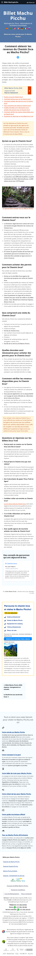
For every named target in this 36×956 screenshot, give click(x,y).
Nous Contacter (26, 894)
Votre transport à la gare (11, 755)
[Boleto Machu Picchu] (7, 29)
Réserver (32, 2)
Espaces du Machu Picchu (11, 862)
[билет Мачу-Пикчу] (29, 29)
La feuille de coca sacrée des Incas (13, 696)
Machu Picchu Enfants (10, 871)
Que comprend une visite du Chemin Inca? (17, 106)
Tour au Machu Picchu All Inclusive (15, 835)
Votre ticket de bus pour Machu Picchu (16, 794)
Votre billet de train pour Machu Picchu (16, 773)
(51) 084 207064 (22, 905)
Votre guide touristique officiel (13, 814)
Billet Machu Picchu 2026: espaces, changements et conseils (13, 687)
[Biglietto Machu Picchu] (26, 29)
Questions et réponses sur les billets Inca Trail (18, 116)
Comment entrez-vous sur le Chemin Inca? (17, 99)
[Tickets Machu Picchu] (22, 29)
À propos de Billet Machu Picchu (17, 886)
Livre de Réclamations (11, 894)
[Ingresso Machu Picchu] (10, 29)
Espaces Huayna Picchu (10, 866)
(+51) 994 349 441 (25, 909)
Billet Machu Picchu (18, 15)
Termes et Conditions (18, 890)
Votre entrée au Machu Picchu (13, 732)
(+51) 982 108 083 (21, 907)
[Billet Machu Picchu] (18, 29)
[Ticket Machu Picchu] (14, 29)
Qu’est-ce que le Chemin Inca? (13, 97)
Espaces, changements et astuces (13, 876)
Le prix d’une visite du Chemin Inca (15, 504)
